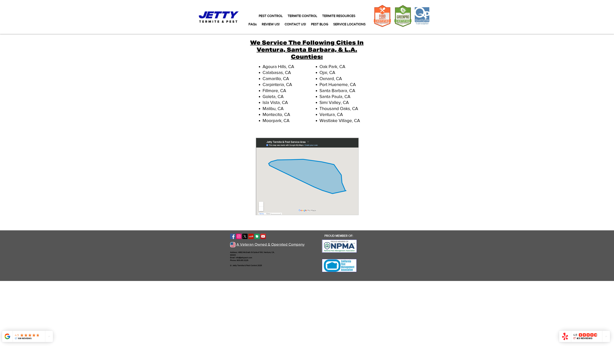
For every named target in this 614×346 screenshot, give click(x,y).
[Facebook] (232, 236)
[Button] (339, 246)
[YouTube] (263, 236)
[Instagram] (238, 236)
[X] (245, 236)
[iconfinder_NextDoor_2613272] (257, 236)
